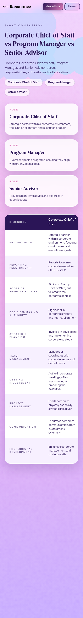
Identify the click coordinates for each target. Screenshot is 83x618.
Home (72, 6)
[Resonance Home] (17, 6)
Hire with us (53, 6)
